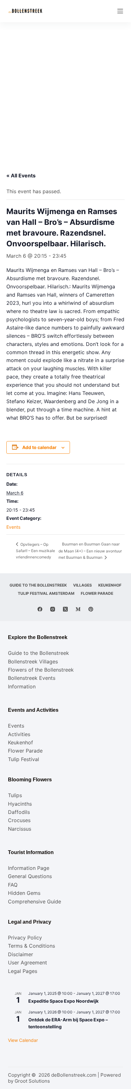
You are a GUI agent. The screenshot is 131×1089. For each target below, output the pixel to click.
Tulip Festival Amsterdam (46, 593)
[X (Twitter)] (65, 609)
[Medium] (78, 609)
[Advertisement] (65, 90)
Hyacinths (20, 804)
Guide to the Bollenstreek (38, 585)
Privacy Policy (25, 937)
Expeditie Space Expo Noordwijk (63, 1001)
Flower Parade (97, 593)
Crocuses (19, 820)
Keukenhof (109, 585)
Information (22, 686)
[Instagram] (52, 609)
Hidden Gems (24, 893)
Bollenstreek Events (31, 678)
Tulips (15, 795)
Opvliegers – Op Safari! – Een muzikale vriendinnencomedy (35, 551)
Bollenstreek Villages (33, 661)
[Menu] (120, 11)
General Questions (30, 876)
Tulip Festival (23, 759)
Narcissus (19, 829)
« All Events (21, 175)
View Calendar (23, 1040)
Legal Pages (22, 971)
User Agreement (27, 962)
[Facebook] (40, 609)
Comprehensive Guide (34, 901)
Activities (19, 734)
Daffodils (19, 812)
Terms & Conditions (31, 946)
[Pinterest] (90, 609)
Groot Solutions (32, 1081)
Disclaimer (20, 954)
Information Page (28, 868)
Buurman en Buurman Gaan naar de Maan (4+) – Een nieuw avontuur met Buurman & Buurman (90, 551)
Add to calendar (39, 447)
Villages (82, 585)
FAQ (12, 885)
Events (13, 527)
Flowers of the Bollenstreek (41, 670)
